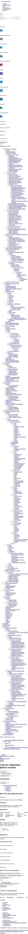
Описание (8, 786)
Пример (8, 789)
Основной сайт (6, 5)
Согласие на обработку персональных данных (11, 930)
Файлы (2, 760)
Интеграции (6, 916)
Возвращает (9, 790)
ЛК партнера (6, 7)
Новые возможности (8, 917)
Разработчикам (6, 913)
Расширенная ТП (7, 9)
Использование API (5, 758)
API (1, 757)
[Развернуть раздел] (4, 149)
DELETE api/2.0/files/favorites (10, 785)
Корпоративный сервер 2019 (7, 756)
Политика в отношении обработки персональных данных (14, 931)
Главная (5, 3)
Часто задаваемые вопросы (9, 915)
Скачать (5, 10)
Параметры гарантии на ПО (10, 921)
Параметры (8, 788)
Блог (4, 6)
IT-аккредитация (7, 925)
